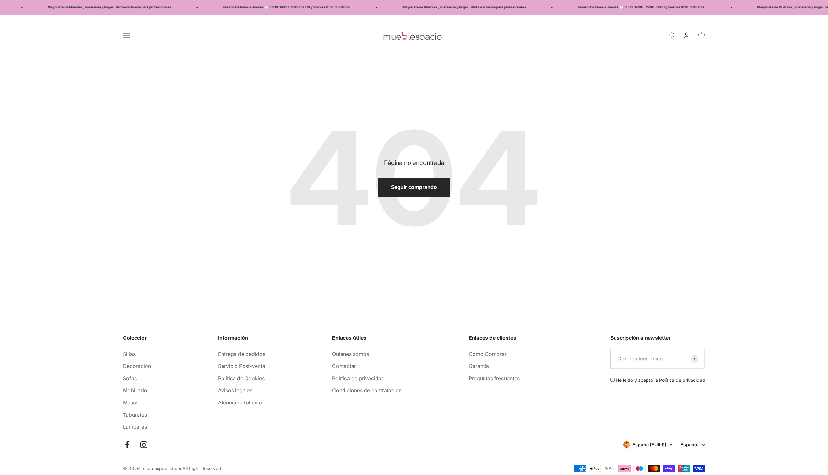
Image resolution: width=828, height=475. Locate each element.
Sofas (130, 378)
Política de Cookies (241, 378)
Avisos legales (235, 390)
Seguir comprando (414, 187)
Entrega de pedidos (241, 354)
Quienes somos (350, 354)
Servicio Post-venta (241, 366)
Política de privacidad (358, 378)
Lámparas (135, 427)
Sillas (129, 354)
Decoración (137, 366)
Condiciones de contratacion (367, 390)
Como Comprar (488, 354)
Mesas (130, 402)
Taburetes (135, 415)
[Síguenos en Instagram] (143, 444)
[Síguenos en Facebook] (127, 444)
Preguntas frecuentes (494, 378)
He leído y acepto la (660, 380)
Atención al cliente (240, 402)
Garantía (479, 366)
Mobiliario (135, 390)
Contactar (344, 366)
